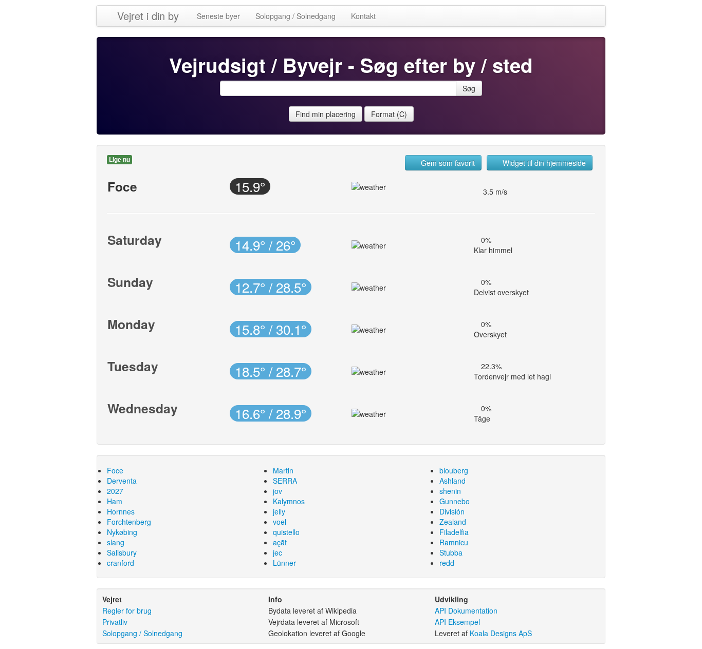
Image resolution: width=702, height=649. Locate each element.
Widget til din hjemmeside (543, 163)
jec (277, 552)
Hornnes (121, 511)
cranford (120, 563)
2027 (115, 491)
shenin (450, 491)
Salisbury (122, 552)
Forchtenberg (129, 522)
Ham (114, 501)
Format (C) (389, 114)
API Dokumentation (466, 610)
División (452, 511)
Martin (283, 470)
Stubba (451, 552)
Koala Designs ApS (501, 633)
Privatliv (114, 622)
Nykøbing (122, 532)
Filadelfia (454, 532)
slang (115, 542)
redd (446, 563)
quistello (286, 532)
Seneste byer (218, 16)
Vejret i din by (148, 15)
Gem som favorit (447, 163)
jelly (279, 511)
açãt (280, 542)
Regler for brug (127, 610)
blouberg (453, 470)
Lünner (284, 563)
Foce (115, 470)
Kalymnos (289, 501)
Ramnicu (453, 542)
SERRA (285, 480)
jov (277, 491)
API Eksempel (457, 622)
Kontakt (363, 16)
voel (279, 522)
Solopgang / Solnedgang (295, 16)
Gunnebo (454, 501)
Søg (469, 88)
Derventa (122, 480)
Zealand (452, 522)
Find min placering (325, 114)
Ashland (452, 480)
